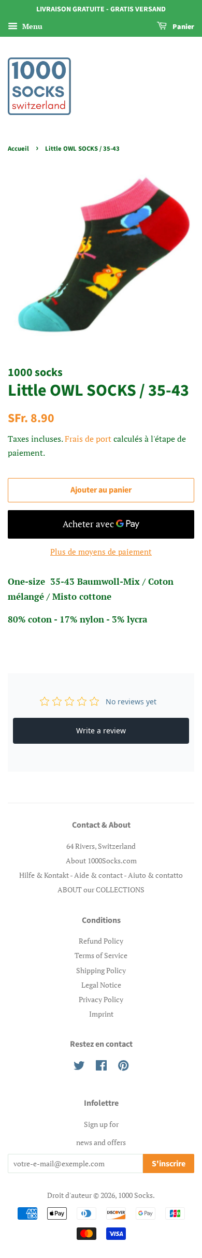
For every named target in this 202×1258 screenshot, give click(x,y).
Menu (31, 26)
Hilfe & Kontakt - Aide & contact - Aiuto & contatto (101, 875)
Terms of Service (101, 955)
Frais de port (88, 438)
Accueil (18, 148)
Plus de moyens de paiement (101, 551)
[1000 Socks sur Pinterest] (123, 1067)
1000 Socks (135, 1195)
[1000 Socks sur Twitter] (79, 1067)
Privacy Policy (101, 999)
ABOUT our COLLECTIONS (101, 889)
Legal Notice (101, 985)
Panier (182, 27)
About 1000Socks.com (101, 860)
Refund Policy (101, 941)
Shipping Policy (101, 970)
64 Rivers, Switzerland (101, 846)
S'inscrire (168, 1163)
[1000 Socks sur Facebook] (101, 1067)
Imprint (101, 1014)
